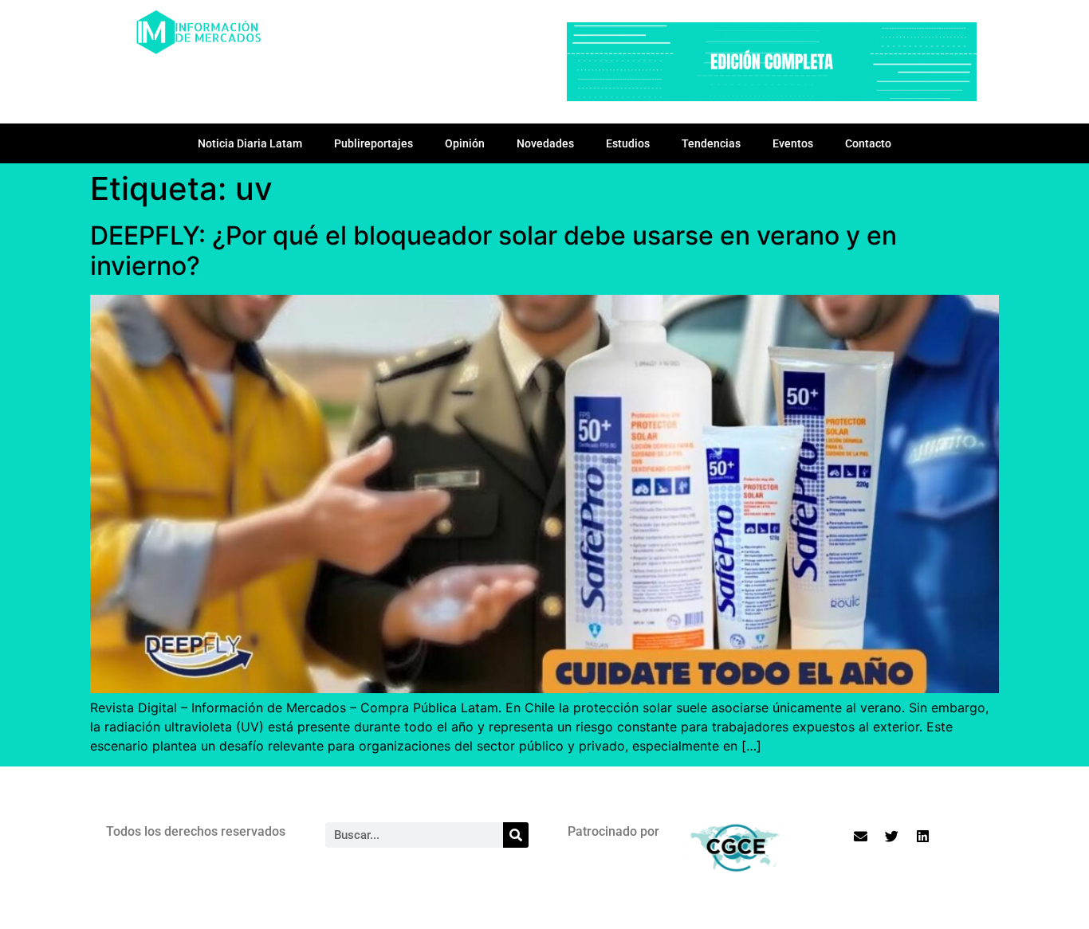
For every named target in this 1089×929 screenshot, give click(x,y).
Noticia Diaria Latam (250, 143)
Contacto (868, 143)
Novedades (545, 143)
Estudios (628, 143)
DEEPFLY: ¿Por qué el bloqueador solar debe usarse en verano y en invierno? (493, 250)
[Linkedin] (923, 835)
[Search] (516, 835)
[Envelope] (861, 835)
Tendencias (711, 143)
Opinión (465, 143)
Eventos (793, 143)
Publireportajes (373, 143)
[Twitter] (892, 835)
